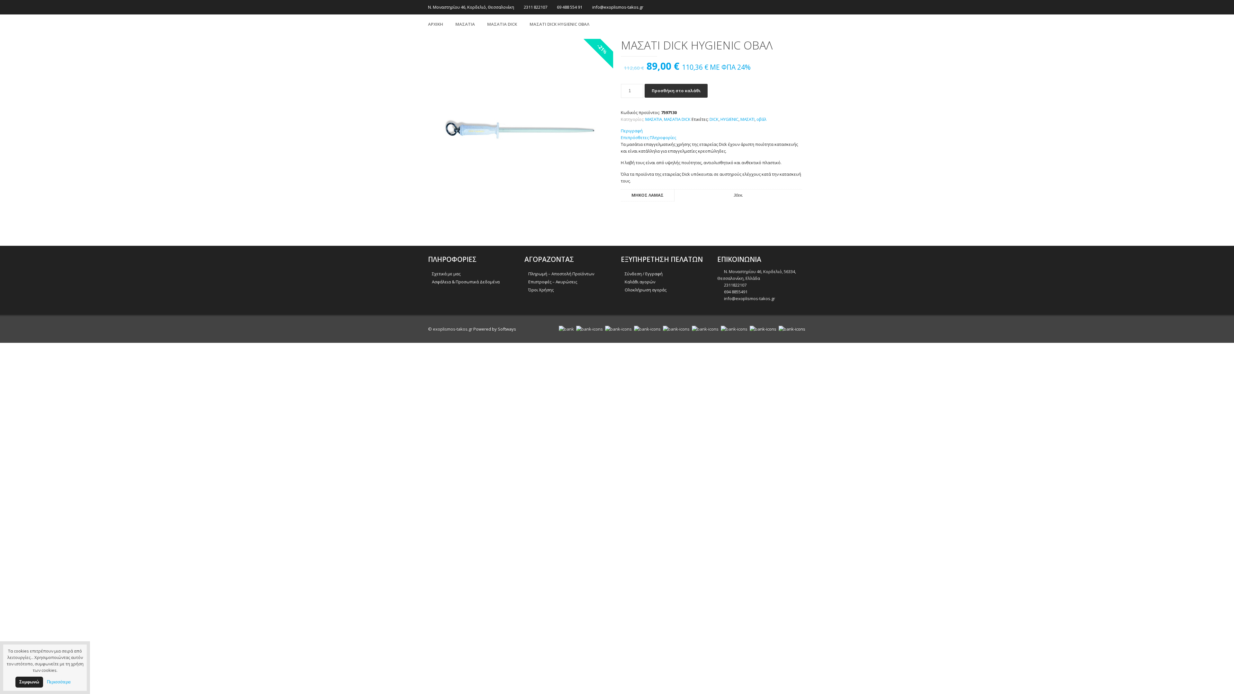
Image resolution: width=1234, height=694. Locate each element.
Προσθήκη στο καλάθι (676, 90)
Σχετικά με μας (446, 274)
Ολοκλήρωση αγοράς (645, 290)
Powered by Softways (494, 329)
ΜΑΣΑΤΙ (747, 119)
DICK (714, 119)
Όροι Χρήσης (541, 290)
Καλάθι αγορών (640, 282)
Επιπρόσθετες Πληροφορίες (648, 137)
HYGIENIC (729, 119)
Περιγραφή (632, 131)
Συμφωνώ (29, 682)
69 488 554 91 (569, 7)
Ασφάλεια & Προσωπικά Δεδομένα (466, 282)
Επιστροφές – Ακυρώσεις (552, 282)
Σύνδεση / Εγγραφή (644, 274)
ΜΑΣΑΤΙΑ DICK (502, 24)
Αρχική (435, 24)
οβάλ (761, 119)
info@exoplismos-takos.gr (617, 7)
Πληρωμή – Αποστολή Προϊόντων (561, 274)
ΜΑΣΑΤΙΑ (465, 24)
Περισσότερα (59, 682)
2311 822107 (535, 7)
